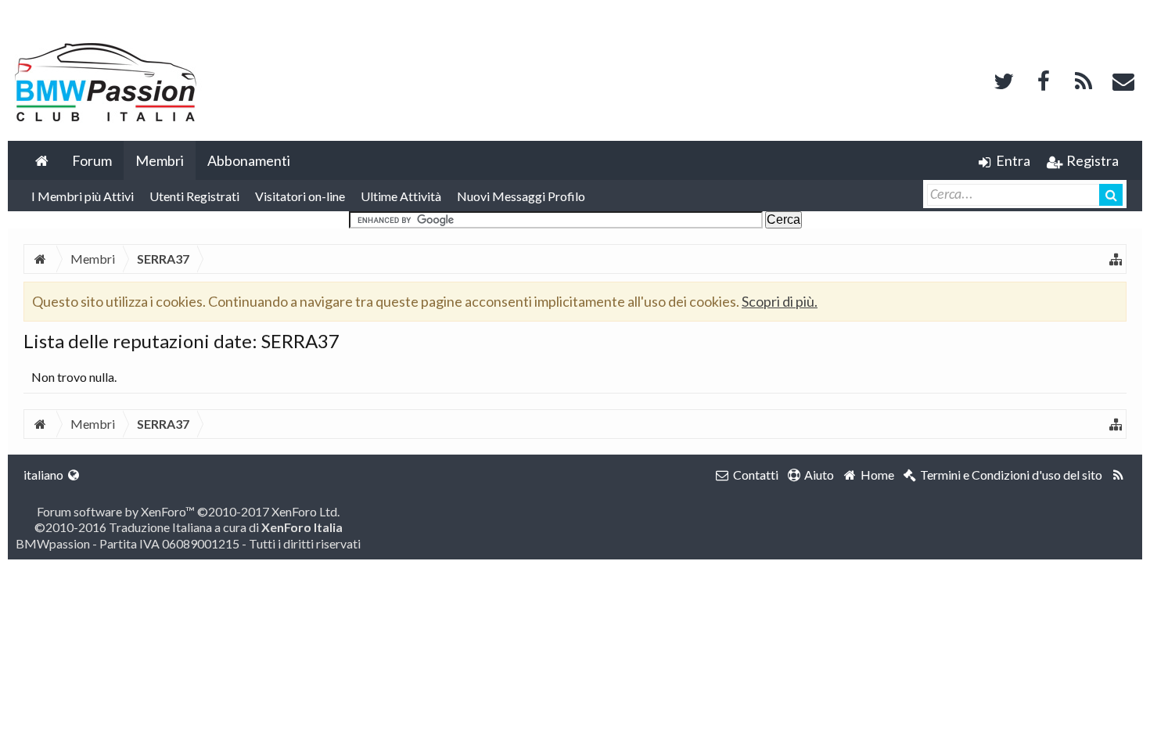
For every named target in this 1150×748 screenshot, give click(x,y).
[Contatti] (1123, 79)
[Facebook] (1043, 79)
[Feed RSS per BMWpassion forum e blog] (1118, 475)
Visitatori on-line (300, 196)
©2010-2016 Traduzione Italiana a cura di (188, 527)
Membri (159, 160)
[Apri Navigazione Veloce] (1115, 259)
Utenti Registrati (194, 196)
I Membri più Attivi (82, 196)
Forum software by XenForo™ (188, 511)
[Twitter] (1003, 79)
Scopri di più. (780, 301)
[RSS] (1083, 79)
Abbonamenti (248, 160)
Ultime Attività (401, 196)
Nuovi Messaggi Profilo (521, 196)
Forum (92, 160)
